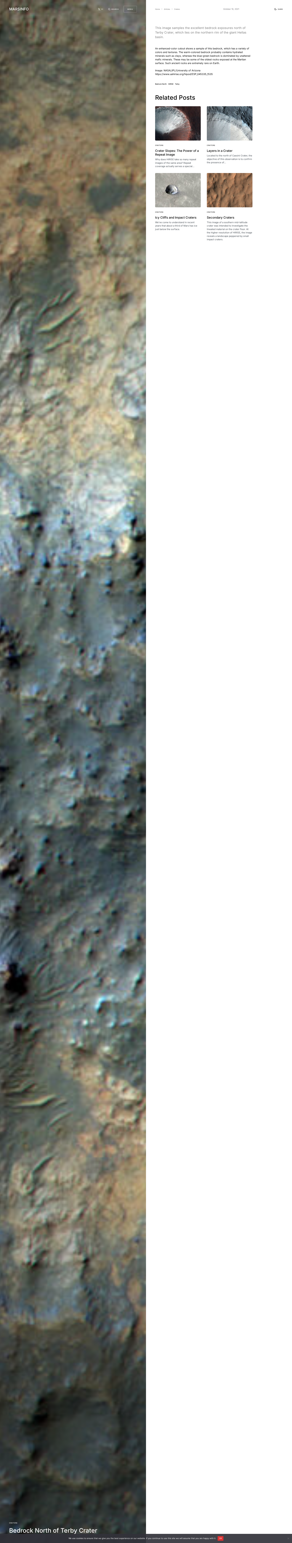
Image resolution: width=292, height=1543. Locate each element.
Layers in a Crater (220, 151)
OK (220, 1538)
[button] (113, 9)
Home (157, 9)
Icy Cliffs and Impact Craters (175, 217)
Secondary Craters (220, 217)
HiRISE (171, 84)
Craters (13, 1523)
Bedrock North (161, 84)
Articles (167, 9)
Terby (177, 84)
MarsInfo (19, 9)
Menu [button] (130, 9)
